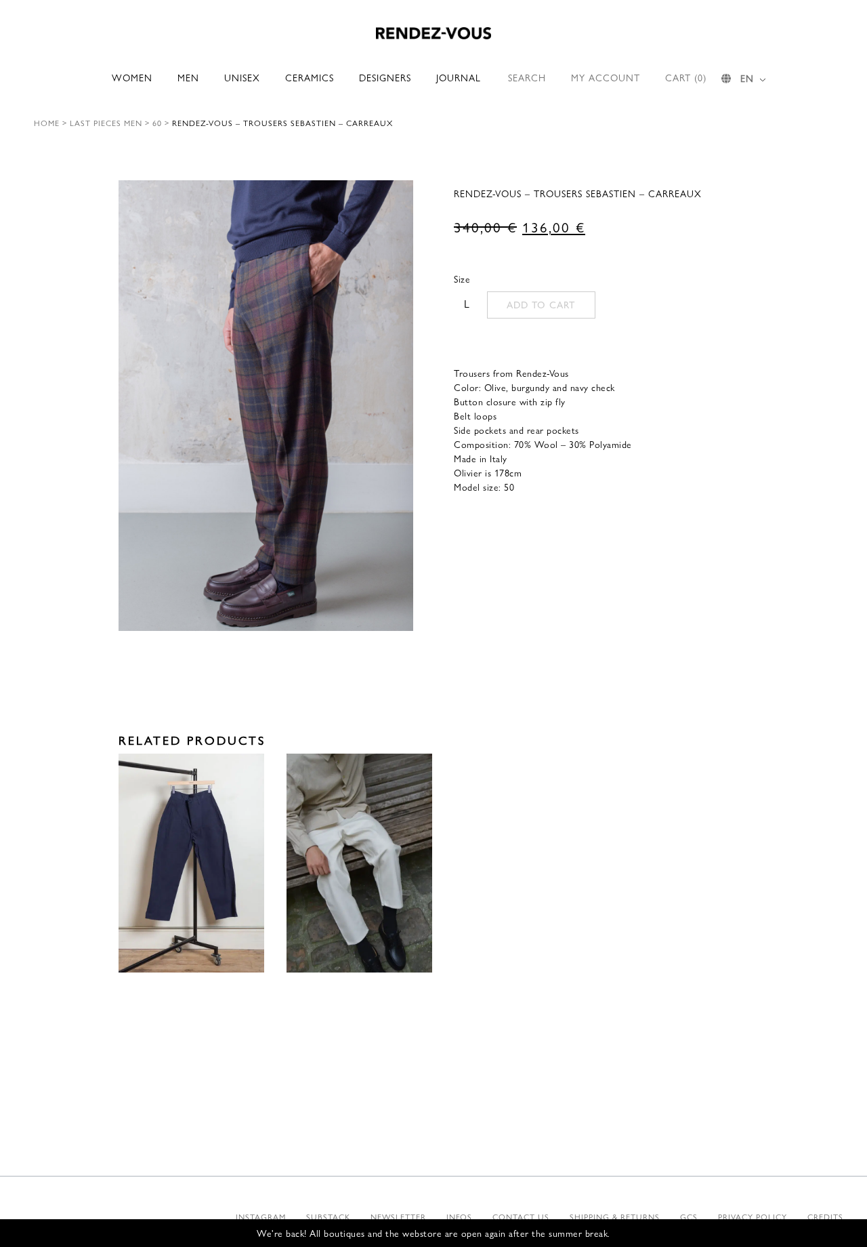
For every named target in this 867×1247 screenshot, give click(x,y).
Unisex (242, 77)
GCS (689, 1216)
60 (157, 123)
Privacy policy (752, 1216)
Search (527, 77)
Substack (328, 1216)
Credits (825, 1216)
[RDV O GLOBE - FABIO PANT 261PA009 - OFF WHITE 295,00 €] (359, 863)
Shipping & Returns (615, 1216)
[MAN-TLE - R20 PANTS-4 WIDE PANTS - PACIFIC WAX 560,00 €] (191, 863)
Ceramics (309, 77)
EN (747, 78)
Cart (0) (685, 77)
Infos (459, 1216)
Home (47, 123)
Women (132, 77)
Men (188, 77)
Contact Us (520, 1216)
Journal (458, 77)
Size (462, 278)
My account (605, 77)
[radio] (467, 303)
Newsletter (398, 1216)
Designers (385, 77)
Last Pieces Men (106, 123)
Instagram (261, 1216)
